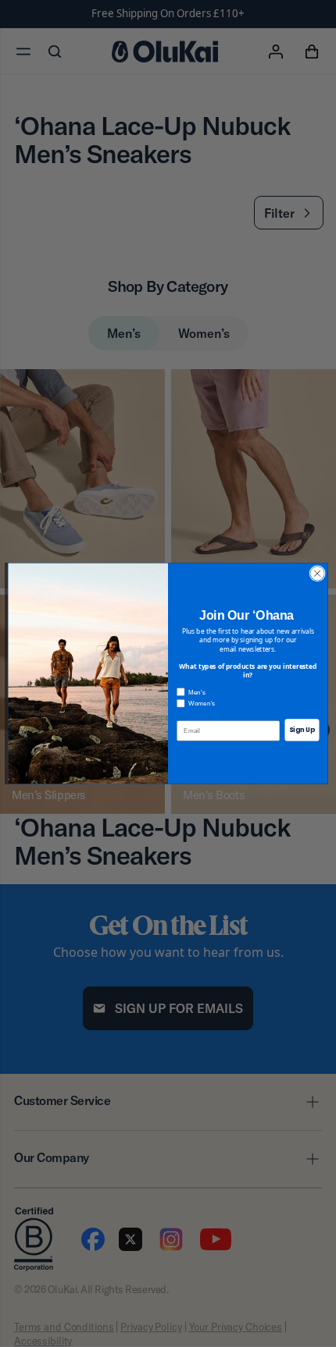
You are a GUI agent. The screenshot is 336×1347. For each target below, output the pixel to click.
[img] (317, 574)
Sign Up (302, 729)
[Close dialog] (317, 574)
